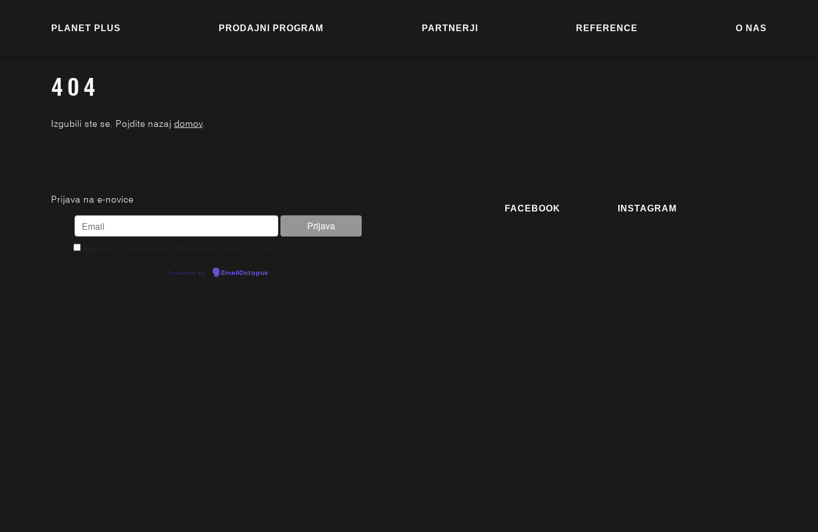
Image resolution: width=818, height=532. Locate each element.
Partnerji (450, 28)
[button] (271, 28)
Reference (607, 28)
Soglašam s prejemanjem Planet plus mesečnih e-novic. (182, 248)
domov (188, 124)
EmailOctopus (244, 273)
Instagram (647, 208)
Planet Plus (86, 28)
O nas (751, 28)
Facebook (532, 208)
